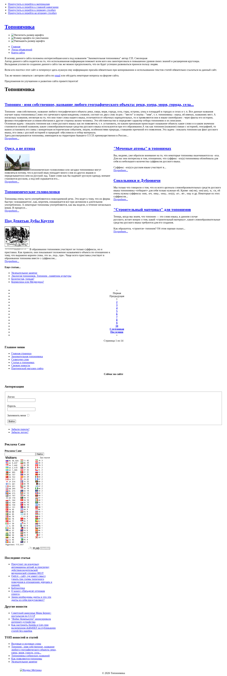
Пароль (11, 406)
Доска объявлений (21, 49)
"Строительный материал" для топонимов (152, 209)
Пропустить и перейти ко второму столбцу (32, 13)
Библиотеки (18, 588)
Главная (15, 46)
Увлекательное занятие (24, 272)
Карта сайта (18, 52)
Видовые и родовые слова (26, 643)
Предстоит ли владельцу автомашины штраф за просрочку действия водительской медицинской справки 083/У (30, 568)
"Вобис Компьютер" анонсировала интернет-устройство (31, 620)
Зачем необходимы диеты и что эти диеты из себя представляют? (31, 598)
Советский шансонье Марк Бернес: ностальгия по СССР (31, 614)
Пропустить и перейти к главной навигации (33, 7)
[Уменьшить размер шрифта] (28, 41)
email (57, 75)
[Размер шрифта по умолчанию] (30, 38)
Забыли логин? (19, 432)
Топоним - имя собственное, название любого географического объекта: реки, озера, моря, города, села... (99, 104)
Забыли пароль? (20, 429)
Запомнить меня (16, 415)
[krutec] (17, 249)
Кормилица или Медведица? (27, 281)
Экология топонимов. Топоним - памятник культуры (41, 275)
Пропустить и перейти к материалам (29, 4)
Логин (11, 396)
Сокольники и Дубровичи (137, 180)
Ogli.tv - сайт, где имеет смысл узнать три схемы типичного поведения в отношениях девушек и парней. (31, 580)
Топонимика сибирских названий (30, 655)
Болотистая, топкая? (22, 278)
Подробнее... (12, 138)
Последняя (116, 332)
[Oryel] (17, 169)
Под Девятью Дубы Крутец (29, 221)
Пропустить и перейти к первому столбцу (32, 10)
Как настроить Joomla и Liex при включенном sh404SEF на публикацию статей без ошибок (33, 628)
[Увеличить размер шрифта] (27, 35)
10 (116, 326)
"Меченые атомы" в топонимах (142, 148)
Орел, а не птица (20, 148)
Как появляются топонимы (26, 658)
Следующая (117, 329)
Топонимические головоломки (32, 192)
